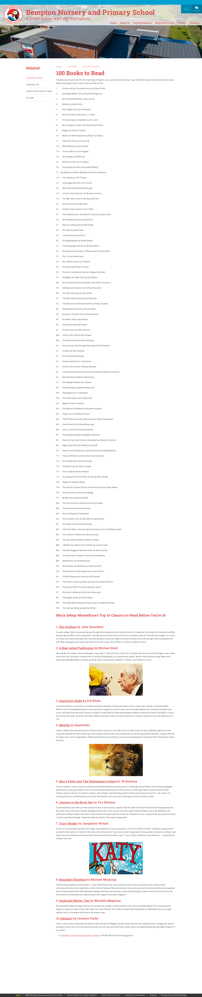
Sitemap (153, 995)
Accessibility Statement (135, 995)
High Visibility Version (111, 995)
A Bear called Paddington (76, 648)
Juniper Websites (89, 995)
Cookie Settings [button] (179, 995)
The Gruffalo (67, 627)
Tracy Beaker (68, 823)
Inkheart (66, 918)
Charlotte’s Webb (70, 701)
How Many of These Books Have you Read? (80, 935)
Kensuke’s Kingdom (72, 879)
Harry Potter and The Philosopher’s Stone (87, 781)
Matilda (64, 725)
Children (72, 67)
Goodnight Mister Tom (74, 900)
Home (58, 67)
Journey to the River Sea (75, 802)
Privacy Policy (167, 995)
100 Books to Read (91, 67)
